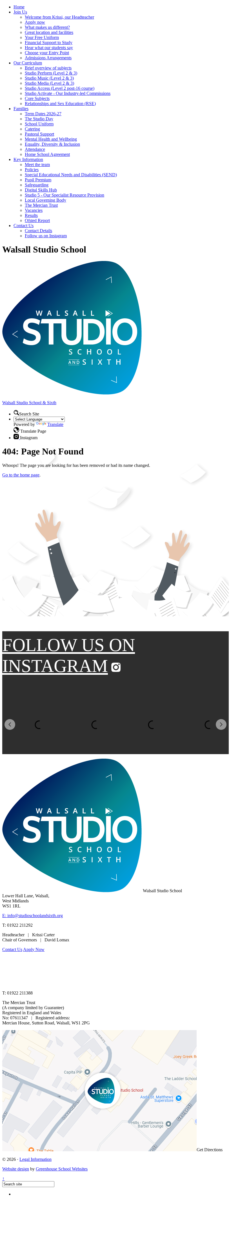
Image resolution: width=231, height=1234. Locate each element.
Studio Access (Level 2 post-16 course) (59, 88)
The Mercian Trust (41, 205)
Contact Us (24, 225)
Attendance (35, 149)
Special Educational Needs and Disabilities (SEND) (71, 174)
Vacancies (34, 210)
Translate (55, 424)
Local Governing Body (45, 200)
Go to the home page (20, 475)
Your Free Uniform (42, 37)
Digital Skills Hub (41, 190)
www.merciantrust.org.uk (102, 983)
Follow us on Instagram (46, 235)
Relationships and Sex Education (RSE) (60, 103)
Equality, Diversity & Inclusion (52, 144)
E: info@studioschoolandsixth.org (32, 915)
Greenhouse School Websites (62, 1168)
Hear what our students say (49, 47)
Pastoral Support (39, 134)
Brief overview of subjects (48, 68)
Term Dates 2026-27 (43, 113)
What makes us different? (47, 27)
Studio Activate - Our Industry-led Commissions (67, 93)
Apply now (35, 22)
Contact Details (38, 230)
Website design (15, 1168)
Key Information (28, 159)
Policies (32, 169)
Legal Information (35, 1159)
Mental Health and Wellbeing (51, 139)
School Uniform (39, 123)
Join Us (20, 12)
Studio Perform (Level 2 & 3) (51, 73)
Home (19, 7)
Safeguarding (36, 184)
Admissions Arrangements (48, 57)
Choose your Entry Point (47, 52)
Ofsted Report (37, 220)
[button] (16, 430)
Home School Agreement (47, 154)
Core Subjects (37, 98)
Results (31, 215)
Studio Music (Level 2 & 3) (49, 78)
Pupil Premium (38, 179)
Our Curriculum (28, 62)
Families (21, 108)
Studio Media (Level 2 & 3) (49, 83)
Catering (32, 129)
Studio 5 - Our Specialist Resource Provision (64, 195)
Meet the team (37, 164)
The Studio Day (39, 118)
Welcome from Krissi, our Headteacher (59, 17)
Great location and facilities (49, 32)
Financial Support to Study (48, 42)
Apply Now (34, 949)
